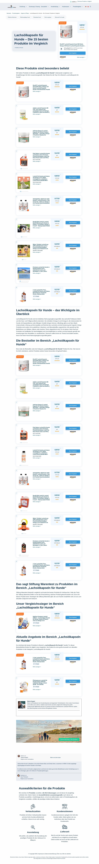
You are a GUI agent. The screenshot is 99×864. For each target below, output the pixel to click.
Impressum (41, 853)
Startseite (9, 13)
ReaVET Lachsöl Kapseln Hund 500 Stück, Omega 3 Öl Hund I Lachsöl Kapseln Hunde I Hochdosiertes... (72, 45)
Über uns (59, 853)
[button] (90, 6)
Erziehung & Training (34, 6)
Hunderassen (65, 6)
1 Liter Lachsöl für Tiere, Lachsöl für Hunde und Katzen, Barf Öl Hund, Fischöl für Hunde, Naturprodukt (41, 292)
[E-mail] (19, 713)
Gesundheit (44, 6)
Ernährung (22, 6)
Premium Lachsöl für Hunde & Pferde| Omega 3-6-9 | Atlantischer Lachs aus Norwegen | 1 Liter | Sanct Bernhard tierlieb (41, 269)
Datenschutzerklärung (50, 853)
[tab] (20, 168)
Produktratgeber (77, 6)
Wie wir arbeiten (66, 853)
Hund (28, 335)
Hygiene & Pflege (25, 13)
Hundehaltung (54, 6)
